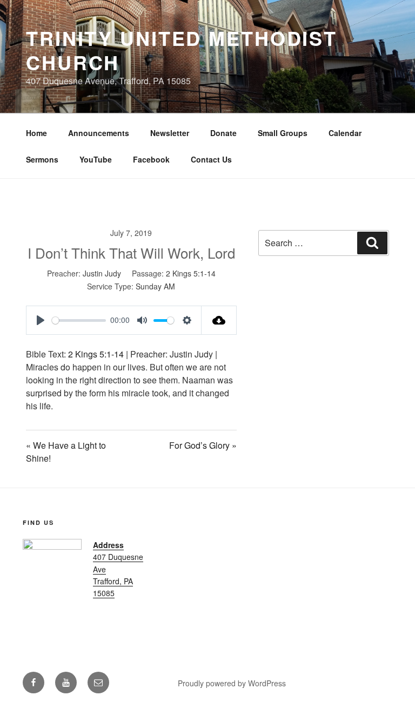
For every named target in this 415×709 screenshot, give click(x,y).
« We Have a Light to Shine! (66, 451)
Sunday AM (155, 286)
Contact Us (211, 159)
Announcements (98, 132)
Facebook (151, 159)
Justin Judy (102, 273)
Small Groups (282, 132)
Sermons (42, 159)
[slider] (79, 320)
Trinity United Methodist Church (181, 50)
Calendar (345, 132)
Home (36, 132)
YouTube (95, 159)
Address (108, 544)
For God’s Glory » (203, 445)
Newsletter (169, 132)
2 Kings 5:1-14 (191, 273)
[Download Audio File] (219, 320)
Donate (223, 132)
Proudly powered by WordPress (232, 683)
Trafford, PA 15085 (113, 587)
